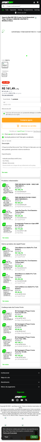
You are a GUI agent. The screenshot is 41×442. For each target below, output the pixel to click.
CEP (4, 102)
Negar (6, 437)
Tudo (6, 10)
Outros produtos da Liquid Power (13, 244)
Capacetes (13, 10)
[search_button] (4, 6)
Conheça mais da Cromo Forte (13, 307)
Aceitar (34, 437)
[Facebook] (14, 400)
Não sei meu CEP (6, 108)
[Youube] (22, 400)
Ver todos (5, 238)
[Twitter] (27, 400)
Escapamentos (28, 10)
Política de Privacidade (10, 433)
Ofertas (20, 10)
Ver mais (5, 172)
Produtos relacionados (10, 181)
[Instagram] (18, 400)
